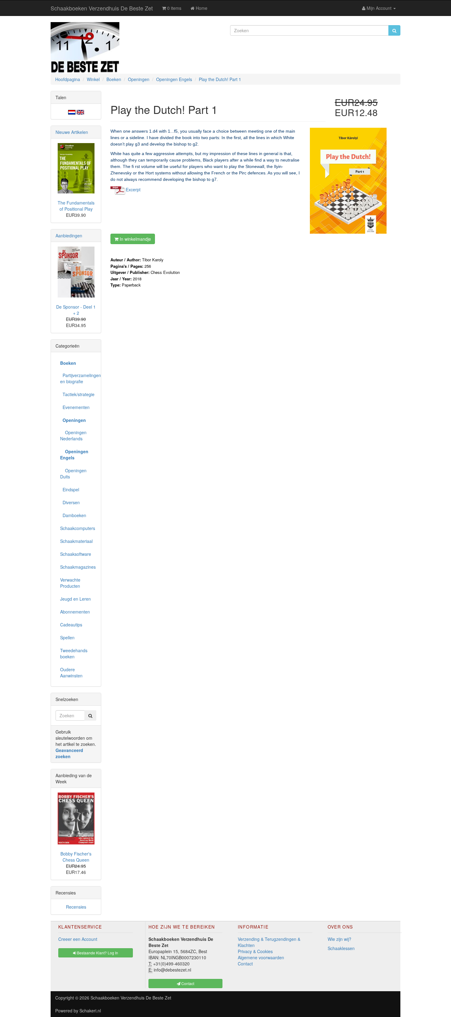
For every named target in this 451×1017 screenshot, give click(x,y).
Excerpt (133, 189)
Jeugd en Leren (75, 599)
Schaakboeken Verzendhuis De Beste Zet (102, 8)
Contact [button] (187, 983)
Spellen (67, 637)
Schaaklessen (341, 948)
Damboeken (73, 515)
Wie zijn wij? (339, 939)
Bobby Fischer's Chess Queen (75, 857)
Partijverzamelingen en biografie (78, 378)
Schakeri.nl (90, 1010)
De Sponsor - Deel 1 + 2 (76, 310)
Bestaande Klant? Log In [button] (97, 952)
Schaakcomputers (77, 528)
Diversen (70, 502)
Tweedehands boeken (73, 653)
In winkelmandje (134, 239)
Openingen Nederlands (73, 435)
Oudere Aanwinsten (71, 672)
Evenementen (75, 407)
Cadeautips (71, 625)
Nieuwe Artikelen (72, 132)
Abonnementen (75, 612)
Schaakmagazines (78, 567)
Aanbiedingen (69, 235)
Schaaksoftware (75, 554)
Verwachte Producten (70, 583)
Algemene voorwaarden (261, 957)
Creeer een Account (77, 939)
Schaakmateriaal (76, 541)
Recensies (76, 907)
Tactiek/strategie (77, 394)
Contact (245, 963)
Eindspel (69, 489)
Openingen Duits (73, 473)
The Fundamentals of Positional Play (76, 206)
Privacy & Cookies (255, 951)
